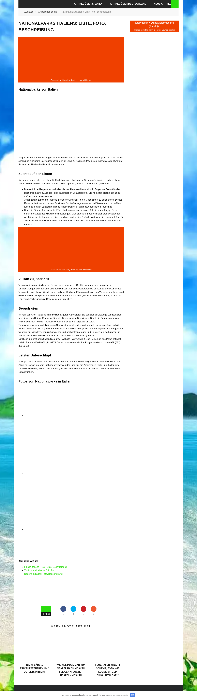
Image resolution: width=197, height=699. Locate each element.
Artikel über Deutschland (128, 4)
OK (132, 695)
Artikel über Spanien (88, 4)
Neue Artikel (162, 4)
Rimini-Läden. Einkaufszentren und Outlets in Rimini (34, 668)
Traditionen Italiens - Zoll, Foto (39, 570)
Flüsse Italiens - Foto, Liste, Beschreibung (45, 567)
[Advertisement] (71, 58)
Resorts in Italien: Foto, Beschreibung (43, 574)
